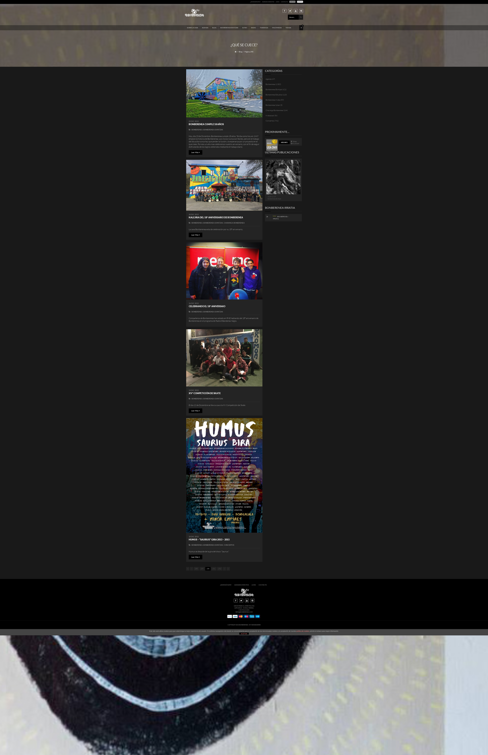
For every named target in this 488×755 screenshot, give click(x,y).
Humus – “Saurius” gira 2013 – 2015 (209, 539)
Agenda (205, 28)
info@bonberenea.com (244, 612)
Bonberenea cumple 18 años (206, 124)
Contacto (284, 2)
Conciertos (229, 545)
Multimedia (277, 28)
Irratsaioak (270, 115)
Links (277, 2)
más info (284, 142)
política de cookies (302, 631)
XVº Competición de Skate (205, 393)
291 (213, 569)
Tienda (288, 28)
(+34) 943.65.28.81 (244, 610)
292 (219, 569)
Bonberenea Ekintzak (229, 28)
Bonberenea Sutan (273, 105)
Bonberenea (197, 130)
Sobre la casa (192, 28)
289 (202, 569)
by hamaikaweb (255, 625)
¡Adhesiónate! (226, 585)
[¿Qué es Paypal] (229, 616)
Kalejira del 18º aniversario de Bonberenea (216, 217)
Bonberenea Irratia (273, 100)
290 (208, 569)
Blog (214, 28)
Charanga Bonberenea (234, 223)
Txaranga (264, 28)
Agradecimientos (268, 2)
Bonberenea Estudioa (274, 95)
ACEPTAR (244, 633)
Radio (253, 28)
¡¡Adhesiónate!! (255, 2)
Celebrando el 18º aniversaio (207, 306)
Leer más (195, 152)
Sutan (244, 28)
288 (196, 569)
